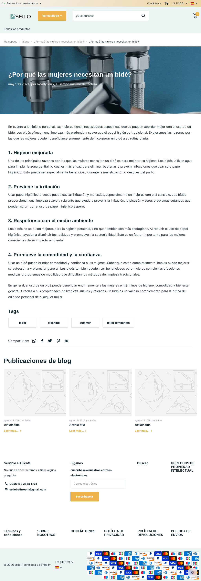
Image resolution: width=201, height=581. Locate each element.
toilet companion (118, 322)
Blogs (25, 41)
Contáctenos (154, 3)
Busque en (143, 16)
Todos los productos (17, 29)
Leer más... (11, 430)
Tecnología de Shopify (36, 564)
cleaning (54, 322)
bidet (22, 322)
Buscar (142, 463)
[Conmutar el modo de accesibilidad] (166, 3)
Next (62, 3)
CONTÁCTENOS (83, 531)
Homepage (10, 41)
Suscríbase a (84, 496)
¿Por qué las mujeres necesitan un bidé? (59, 41)
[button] (2, 3)
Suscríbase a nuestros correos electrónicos (91, 472)
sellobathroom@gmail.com (27, 489)
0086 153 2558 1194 (23, 483)
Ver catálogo (51, 15)
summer (85, 322)
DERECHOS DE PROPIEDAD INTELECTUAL (183, 466)
